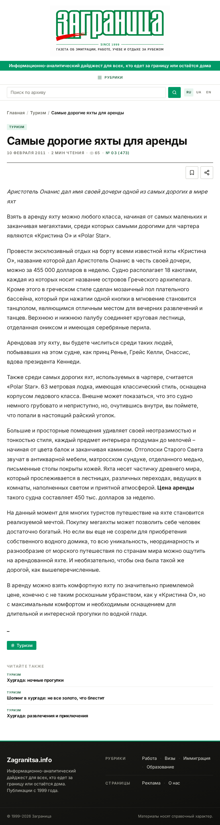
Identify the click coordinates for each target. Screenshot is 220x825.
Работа (149, 758)
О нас (174, 783)
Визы (170, 758)
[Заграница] (110, 31)
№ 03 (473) (118, 152)
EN (208, 92)
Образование (160, 767)
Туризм (38, 112)
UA (198, 92)
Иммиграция (196, 758)
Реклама (151, 783)
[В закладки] (192, 172)
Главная (16, 112)
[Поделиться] (207, 172)
